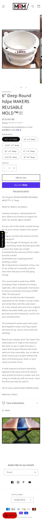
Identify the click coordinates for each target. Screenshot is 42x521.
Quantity (5, 163)
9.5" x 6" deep (11, 139)
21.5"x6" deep (11, 157)
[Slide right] (26, 87)
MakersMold (17, 517)
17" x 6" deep (29, 151)
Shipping (5, 123)
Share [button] (7, 410)
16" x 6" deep (11, 151)
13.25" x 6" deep (12, 145)
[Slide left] (16, 87)
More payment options (21, 191)
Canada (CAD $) (19, 500)
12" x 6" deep (29, 139)
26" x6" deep (29, 157)
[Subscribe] (35, 472)
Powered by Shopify (26, 517)
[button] (3, 6)
